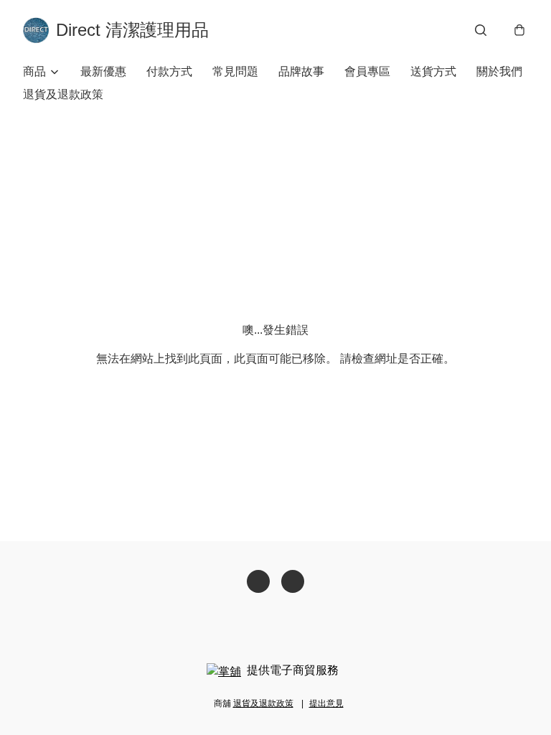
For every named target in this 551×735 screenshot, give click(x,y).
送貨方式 (433, 71)
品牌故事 (301, 71)
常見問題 (235, 71)
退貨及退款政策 (63, 94)
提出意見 (326, 703)
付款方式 (169, 71)
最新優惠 (103, 71)
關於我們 (499, 71)
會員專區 (367, 71)
